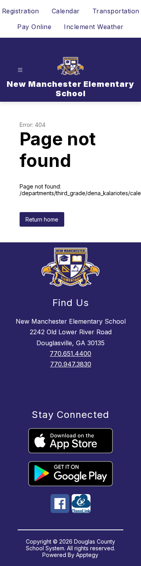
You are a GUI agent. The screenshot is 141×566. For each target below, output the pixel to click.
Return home (41, 219)
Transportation (115, 11)
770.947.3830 (70, 364)
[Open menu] (20, 70)
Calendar (66, 11)
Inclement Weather (94, 27)
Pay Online (34, 27)
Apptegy (87, 554)
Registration (20, 11)
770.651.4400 (70, 353)
